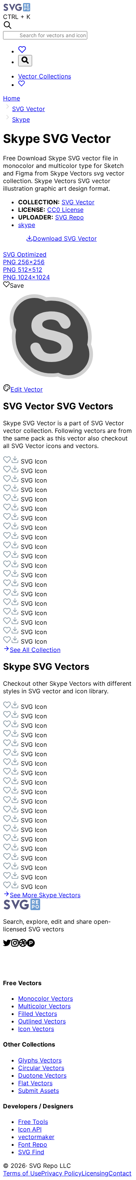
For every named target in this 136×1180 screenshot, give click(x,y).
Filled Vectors (37, 1013)
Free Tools (33, 1121)
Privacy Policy (61, 1173)
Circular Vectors (41, 1068)
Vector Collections (44, 76)
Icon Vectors (36, 1029)
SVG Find (31, 1152)
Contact (119, 1173)
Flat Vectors (35, 1083)
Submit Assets (38, 1090)
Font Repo (32, 1144)
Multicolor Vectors (44, 1006)
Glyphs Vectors (40, 1060)
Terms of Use (22, 1173)
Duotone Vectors (42, 1075)
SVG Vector (78, 202)
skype (26, 225)
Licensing (95, 1173)
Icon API (30, 1129)
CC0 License (65, 209)
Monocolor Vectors (45, 998)
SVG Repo (69, 217)
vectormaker (36, 1137)
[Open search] (25, 60)
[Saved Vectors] (22, 51)
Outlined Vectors (42, 1021)
